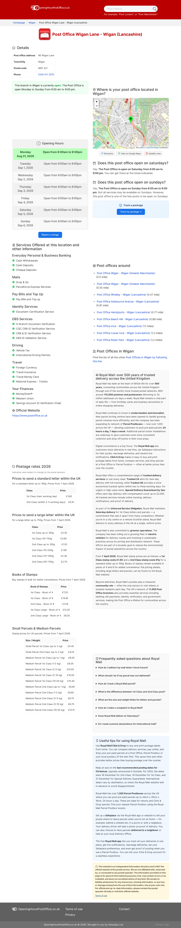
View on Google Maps (131, 153)
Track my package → (131, 211)
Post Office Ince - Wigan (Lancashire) (119, 326)
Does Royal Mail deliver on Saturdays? (118, 715)
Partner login (162, 924)
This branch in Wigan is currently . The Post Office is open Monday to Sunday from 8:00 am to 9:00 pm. (49, 87)
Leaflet (141, 147)
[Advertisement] (50, 116)
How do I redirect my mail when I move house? (123, 667)
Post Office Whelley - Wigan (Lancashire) (121, 294)
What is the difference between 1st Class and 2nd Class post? (131, 691)
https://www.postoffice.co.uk (29, 415)
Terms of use (101, 895)
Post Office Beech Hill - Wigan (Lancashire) (122, 319)
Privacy (70, 914)
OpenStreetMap (152, 147)
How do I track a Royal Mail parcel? (117, 683)
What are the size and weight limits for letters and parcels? (129, 699)
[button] (131, 120)
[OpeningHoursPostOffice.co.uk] (50, 7)
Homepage (19, 22)
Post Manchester (148, 14)
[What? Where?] (154, 9)
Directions (108, 153)
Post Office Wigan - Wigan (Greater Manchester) (126, 273)
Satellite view (155, 153)
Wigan (32, 22)
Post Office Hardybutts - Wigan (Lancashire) (123, 312)
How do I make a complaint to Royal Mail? (120, 707)
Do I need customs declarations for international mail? (127, 723)
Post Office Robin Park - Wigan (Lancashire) (123, 339)
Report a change (50, 234)
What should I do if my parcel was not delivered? (124, 675)
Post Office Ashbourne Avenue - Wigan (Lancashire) (128, 301)
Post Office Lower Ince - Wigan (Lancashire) (123, 333)
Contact (124, 909)
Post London (126, 14)
